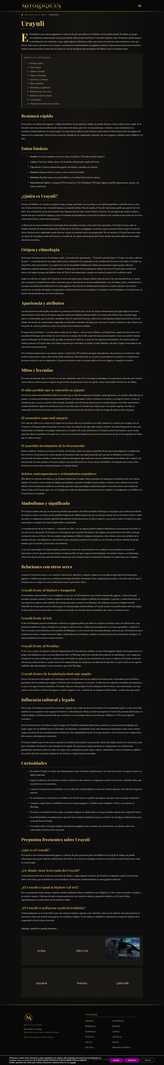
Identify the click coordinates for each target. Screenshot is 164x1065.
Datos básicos (35, 67)
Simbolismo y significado (40, 87)
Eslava (89, 1047)
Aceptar (116, 1060)
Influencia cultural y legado (41, 95)
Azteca (117, 1037)
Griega (89, 1021)
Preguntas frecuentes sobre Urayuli (44, 103)
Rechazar (132, 1060)
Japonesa (118, 1021)
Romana (90, 1031)
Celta (89, 1042)
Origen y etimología (38, 75)
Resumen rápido (36, 63)
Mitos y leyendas (37, 83)
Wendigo (28, 651)
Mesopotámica (121, 1047)
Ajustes (148, 1060)
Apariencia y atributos (39, 79)
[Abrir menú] (140, 6)
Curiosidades (36, 99)
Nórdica (90, 1026)
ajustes (73, 1062)
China (116, 1031)
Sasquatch (69, 595)
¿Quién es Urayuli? (37, 71)
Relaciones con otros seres (40, 91)
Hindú (116, 1026)
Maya (115, 1042)
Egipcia (90, 1037)
